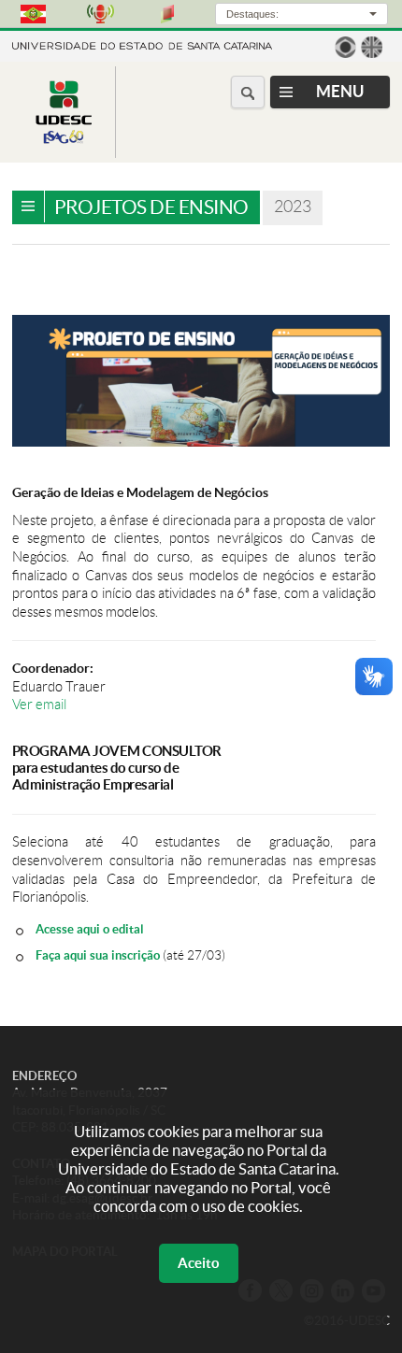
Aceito (199, 1263)
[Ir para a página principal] (63, 143)
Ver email (39, 704)
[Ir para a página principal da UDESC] (142, 44)
